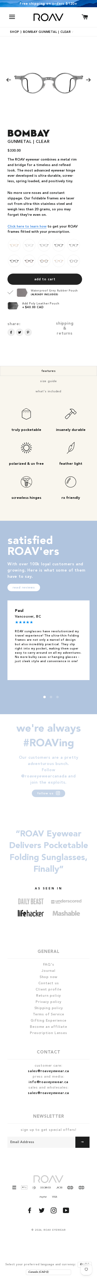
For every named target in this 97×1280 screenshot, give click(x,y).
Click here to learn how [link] (27, 226)
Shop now (48, 977)
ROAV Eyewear (55, 1230)
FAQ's (48, 964)
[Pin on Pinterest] (28, 332)
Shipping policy (48, 1008)
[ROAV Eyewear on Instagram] (54, 1212)
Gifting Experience (48, 1020)
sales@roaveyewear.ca (48, 1071)
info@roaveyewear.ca (48, 1082)
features (48, 371)
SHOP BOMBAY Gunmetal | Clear (41, 32)
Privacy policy (48, 1002)
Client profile (48, 989)
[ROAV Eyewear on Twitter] (42, 1212)
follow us (46, 793)
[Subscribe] (82, 1142)
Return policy (48, 995)
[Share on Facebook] (11, 332)
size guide (48, 381)
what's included (48, 391)
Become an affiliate (48, 1027)
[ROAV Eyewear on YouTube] (66, 1212)
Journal (48, 971)
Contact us (48, 983)
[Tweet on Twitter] (19, 332)
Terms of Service (48, 1014)
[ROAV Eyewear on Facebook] (30, 1212)
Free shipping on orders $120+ (48, 3)
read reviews (24, 587)
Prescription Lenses (48, 1033)
